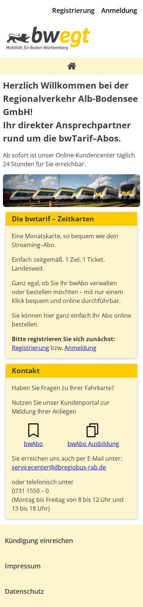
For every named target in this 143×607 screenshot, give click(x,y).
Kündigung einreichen (39, 540)
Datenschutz (24, 591)
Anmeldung (119, 10)
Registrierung (73, 10)
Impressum (23, 565)
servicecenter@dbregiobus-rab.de (59, 467)
